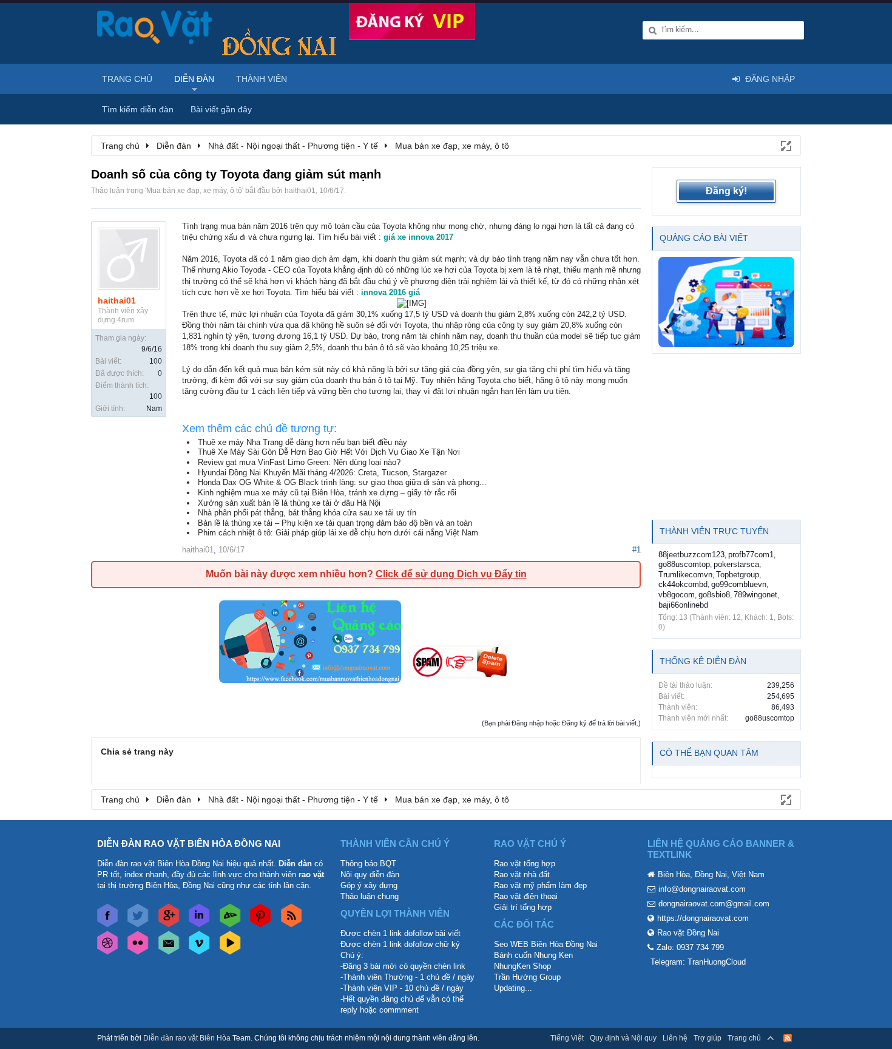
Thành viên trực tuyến (714, 531)
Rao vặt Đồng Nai (688, 932)
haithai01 (300, 190)
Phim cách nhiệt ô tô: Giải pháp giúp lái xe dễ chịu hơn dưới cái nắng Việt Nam (338, 532)
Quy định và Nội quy (623, 1038)
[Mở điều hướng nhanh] (785, 145)
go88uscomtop (684, 564)
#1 (636, 549)
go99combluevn (738, 584)
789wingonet (755, 594)
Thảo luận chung (369, 896)
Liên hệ (675, 1038)
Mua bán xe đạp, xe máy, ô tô (194, 190)
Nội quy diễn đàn (369, 874)
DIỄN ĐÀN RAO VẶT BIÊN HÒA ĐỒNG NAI (188, 843)
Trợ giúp (707, 1038)
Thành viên (261, 79)
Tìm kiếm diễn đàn (138, 109)
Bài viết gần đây (221, 109)
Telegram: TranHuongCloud (698, 961)
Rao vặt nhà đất (522, 874)
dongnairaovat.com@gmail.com (713, 903)
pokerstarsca (736, 564)
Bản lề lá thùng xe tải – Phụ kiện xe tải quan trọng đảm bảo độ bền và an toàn (335, 523)
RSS (787, 1038)
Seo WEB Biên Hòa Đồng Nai (546, 944)
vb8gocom (676, 594)
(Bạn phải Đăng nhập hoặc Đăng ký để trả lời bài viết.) (561, 723)
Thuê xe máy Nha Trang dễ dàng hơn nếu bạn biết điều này (302, 442)
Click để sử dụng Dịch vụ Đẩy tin (451, 574)
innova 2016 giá (390, 292)
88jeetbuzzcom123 (691, 554)
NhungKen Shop (522, 966)
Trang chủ (127, 79)
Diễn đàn (194, 79)
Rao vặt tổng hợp (524, 863)
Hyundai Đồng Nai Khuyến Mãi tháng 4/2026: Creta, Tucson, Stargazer (322, 472)
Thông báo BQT (368, 863)
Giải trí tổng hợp (523, 907)
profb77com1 (751, 554)
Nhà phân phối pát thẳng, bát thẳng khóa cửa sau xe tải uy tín (307, 512)
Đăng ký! (726, 191)
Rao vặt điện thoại (526, 896)
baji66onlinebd (683, 604)
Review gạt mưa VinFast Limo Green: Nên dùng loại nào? (299, 462)
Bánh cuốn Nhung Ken (533, 955)
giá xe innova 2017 (418, 237)
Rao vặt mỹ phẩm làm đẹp (540, 885)
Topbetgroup (737, 574)
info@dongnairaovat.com (702, 889)
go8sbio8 (714, 594)
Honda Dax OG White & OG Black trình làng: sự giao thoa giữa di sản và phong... (342, 482)
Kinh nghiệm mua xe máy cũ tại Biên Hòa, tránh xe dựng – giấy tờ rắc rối (327, 492)
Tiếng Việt (567, 1038)
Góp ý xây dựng (368, 885)
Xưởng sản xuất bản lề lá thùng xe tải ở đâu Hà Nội (289, 503)
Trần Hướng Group (527, 977)
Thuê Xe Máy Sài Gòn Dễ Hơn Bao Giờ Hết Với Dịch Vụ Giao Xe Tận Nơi (329, 452)
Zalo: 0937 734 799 (690, 947)
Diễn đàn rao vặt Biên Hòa (187, 1038)
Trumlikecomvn (685, 574)
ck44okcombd (683, 584)
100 (155, 361)
